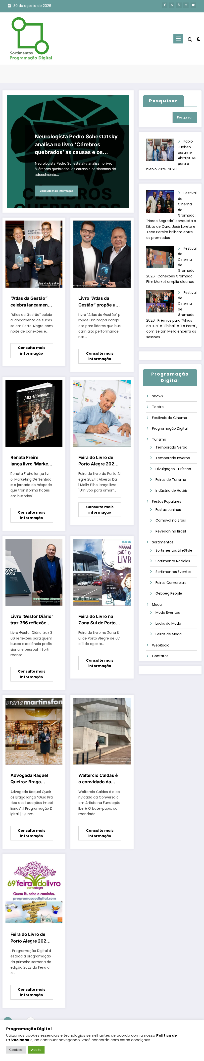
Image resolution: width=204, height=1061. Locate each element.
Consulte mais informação (56, 190)
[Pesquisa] (190, 39)
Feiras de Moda (168, 634)
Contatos (160, 655)
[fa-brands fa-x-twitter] (171, 5)
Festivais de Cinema (169, 417)
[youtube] (193, 5)
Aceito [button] (36, 1049)
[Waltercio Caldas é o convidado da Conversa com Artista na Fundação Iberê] (101, 730)
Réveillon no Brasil (170, 531)
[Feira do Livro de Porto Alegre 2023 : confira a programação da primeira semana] (33, 889)
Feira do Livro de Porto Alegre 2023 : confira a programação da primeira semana (30, 938)
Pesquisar (185, 117)
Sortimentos (162, 542)
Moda (157, 604)
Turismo (159, 439)
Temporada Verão (171, 447)
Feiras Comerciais (170, 582)
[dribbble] (179, 5)
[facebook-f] (164, 5)
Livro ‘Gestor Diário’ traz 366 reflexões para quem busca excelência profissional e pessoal (31, 620)
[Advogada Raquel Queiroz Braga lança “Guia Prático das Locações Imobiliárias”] (33, 730)
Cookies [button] (16, 1049)
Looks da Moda (168, 623)
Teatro (158, 406)
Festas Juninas (168, 509)
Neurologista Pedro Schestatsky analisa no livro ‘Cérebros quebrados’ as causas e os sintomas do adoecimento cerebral (76, 144)
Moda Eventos (167, 612)
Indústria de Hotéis (171, 490)
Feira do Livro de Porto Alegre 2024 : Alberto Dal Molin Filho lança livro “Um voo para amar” (99, 461)
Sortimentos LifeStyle (173, 550)
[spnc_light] (198, 39)
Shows (157, 396)
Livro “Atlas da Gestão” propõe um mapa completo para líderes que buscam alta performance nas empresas (98, 302)
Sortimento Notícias (172, 561)
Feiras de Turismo (170, 479)
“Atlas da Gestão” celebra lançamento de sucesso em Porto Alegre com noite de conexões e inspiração (31, 302)
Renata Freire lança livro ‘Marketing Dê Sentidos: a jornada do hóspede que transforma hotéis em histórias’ (31, 461)
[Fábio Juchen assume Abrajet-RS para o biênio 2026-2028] (162, 152)
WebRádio (160, 645)
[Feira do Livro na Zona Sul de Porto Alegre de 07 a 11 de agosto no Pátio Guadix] (101, 571)
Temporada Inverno (172, 457)
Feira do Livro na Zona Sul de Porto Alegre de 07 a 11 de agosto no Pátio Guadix (99, 620)
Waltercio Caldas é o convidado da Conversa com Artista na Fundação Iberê (99, 779)
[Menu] (178, 38)
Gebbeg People (168, 593)
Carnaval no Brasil (170, 520)
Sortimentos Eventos (173, 571)
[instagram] (186, 5)
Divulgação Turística (173, 468)
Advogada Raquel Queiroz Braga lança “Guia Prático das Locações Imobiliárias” (30, 779)
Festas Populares (166, 501)
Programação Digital (170, 428)
